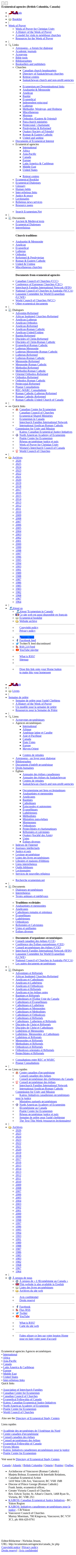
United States (30, 169)
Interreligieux (23, 892)
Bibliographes (23, 761)
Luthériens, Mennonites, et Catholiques (37, 1034)
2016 (18, 492)
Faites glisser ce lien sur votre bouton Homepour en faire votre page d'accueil (43, 1337)
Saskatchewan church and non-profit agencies (48, 80)
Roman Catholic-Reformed (31, 396)
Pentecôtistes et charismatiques (40, 828)
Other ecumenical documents (32, 303)
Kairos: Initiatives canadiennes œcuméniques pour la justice (36, 1449)
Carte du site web (29, 1325)
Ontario (48, 1465)
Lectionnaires (23, 870)
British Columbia (32, 1465)
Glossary (20, 185)
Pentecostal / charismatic (36, 125)
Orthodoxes (29, 825)
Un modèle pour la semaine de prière (36, 706)
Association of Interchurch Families (23, 1389)
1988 (18, 576)
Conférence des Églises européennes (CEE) (40, 944)
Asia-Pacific (29, 153)
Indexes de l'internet (27, 844)
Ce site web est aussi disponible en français (43, 614)
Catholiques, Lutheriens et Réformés (36, 1021)
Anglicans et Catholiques (29, 979)
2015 (18, 495)
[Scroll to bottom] (6, 3)
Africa (26, 150)
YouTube (24, 1316)
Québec (69, 1465)
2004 (18, 531)
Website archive (28, 621)
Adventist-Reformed (27, 313)
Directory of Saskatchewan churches (43, 73)
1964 (18, 601)
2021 (18, 476)
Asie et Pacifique (32, 735)
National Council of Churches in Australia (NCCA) (44, 290)
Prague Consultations (27, 386)
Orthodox (21, 254)
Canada (27, 157)
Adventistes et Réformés (29, 973)
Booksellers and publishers (30, 64)
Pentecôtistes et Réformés (30, 1053)
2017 (18, 489)
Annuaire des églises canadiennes (41, 774)
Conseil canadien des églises (35, 1075)
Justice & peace (24, 195)
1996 (18, 556)
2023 (18, 470)
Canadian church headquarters (39, 70)
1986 (18, 582)
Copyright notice (10, 1547)
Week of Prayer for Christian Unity (35, 28)
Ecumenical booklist (30, 617)
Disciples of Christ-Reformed (32, 338)
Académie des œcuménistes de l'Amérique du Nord (31, 1430)
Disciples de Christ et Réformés (33, 1024)
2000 (18, 544)
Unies (26, 838)
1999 (18, 547)
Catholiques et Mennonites (30, 1008)
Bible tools (22, 57)
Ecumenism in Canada (32, 419)
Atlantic (17, 1465)
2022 (18, 473)
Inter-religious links (26, 192)
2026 (18, 460)
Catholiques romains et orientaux (34, 912)
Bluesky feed (26, 637)
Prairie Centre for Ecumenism (35, 438)
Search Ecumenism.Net (29, 211)
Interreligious (23, 227)
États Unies (29, 742)
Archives (17, 457)
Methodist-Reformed (27, 367)
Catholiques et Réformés (29, 1018)
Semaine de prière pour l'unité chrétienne (42, 1117)
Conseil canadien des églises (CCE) (35, 941)
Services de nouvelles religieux (33, 873)
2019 (18, 483)
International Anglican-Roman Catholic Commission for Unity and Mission (39, 427)
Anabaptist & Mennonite (36, 89)
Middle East (29, 166)
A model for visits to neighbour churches (38, 35)
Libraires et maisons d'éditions (32, 860)
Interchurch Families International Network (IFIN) (44, 287)
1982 (18, 592)
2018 (18, 486)
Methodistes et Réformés (29, 1043)
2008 (18, 518)
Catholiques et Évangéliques (31, 1002)
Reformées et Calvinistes (29, 925)
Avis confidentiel (28, 1297)
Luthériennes (30, 812)
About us (17, 608)
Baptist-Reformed (25, 335)
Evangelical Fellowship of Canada (22, 1399)
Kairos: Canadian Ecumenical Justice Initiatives (45, 431)
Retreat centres (31, 76)
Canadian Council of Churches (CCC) (37, 281)
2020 (18, 479)
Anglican (28, 92)
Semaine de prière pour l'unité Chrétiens (38, 700)
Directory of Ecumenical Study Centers (38, 1418)
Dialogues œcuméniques (29, 889)
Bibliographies (24, 60)
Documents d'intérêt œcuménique (34, 764)
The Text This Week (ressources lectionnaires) (45, 1120)
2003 (18, 534)
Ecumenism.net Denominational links (43, 86)
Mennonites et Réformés (29, 1040)
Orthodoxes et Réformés (29, 1046)
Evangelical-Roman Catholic (32, 345)
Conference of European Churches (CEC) (39, 284)
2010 (18, 512)
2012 (18, 505)
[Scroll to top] (2, 3)
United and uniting (33, 137)
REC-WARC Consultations (31, 390)
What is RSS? (27, 656)
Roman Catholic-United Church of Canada (39, 399)
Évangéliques (30, 809)
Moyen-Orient (31, 748)
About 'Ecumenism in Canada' (36, 611)
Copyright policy (28, 627)
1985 (18, 585)
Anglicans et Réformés (28, 989)
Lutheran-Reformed (27, 354)
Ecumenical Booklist (27, 179)
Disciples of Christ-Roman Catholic (35, 342)
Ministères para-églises (35, 819)
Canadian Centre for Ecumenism (37, 409)
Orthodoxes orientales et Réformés (35, 1050)
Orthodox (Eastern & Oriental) (40, 118)
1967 (18, 598)
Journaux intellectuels (28, 848)
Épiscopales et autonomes (37, 806)
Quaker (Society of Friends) (38, 131)
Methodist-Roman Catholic (31, 370)
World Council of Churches (34, 451)
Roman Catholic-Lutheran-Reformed (36, 393)
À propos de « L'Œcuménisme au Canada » (43, 1281)
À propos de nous (22, 1277)
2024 (18, 467)
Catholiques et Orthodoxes (30, 1014)
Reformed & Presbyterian (30, 257)
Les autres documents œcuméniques (36, 963)
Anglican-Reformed (27, 325)
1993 (18, 566)
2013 (18, 502)
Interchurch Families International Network (43, 422)
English (16, 684)
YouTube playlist (28, 649)
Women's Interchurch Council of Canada (42, 447)
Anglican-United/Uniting (29, 332)
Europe (27, 160)
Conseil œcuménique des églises (37, 1082)
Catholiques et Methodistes (31, 1011)
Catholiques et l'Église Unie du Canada (37, 998)
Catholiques (29, 803)
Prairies (59, 1465)
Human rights (23, 189)
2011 (18, 508)
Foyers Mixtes (11, 1446)
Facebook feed (27, 640)
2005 (18, 528)
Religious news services (29, 201)
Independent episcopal (35, 102)
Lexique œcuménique (28, 854)
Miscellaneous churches (29, 267)
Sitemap (23, 659)
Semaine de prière (18, 697)
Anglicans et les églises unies (32, 992)
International (30, 147)
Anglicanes (29, 796)
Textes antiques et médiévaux (32, 896)
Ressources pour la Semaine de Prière (36, 710)
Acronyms (21, 54)
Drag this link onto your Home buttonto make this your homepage (40, 671)
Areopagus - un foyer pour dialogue (35, 758)
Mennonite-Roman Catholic (31, 364)
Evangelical (29, 99)
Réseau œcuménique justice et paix (39, 441)
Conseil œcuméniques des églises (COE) (38, 947)
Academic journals (26, 51)
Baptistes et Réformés (28, 995)
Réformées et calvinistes (36, 832)
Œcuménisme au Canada (33, 1107)
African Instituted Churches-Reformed (37, 316)
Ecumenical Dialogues (28, 182)
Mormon (27, 115)
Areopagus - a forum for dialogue (34, 48)
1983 (18, 588)
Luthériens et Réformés (29, 1037)
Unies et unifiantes (26, 928)
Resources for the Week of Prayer (34, 38)
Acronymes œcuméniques (30, 719)
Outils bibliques (24, 867)
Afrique (27, 729)
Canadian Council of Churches (36, 412)
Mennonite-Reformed (28, 361)
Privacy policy (27, 630)
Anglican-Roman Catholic (30, 329)
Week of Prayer (17, 25)
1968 (18, 595)
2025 (18, 463)
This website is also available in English (41, 1284)
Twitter (23, 1313)
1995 (18, 560)
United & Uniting (25, 263)
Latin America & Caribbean (38, 163)
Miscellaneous (31, 112)
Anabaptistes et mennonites (38, 793)
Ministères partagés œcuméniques (38, 1101)
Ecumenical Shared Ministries (36, 415)
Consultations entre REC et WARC (35, 1059)
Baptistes (28, 799)
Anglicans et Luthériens (29, 982)
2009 (18, 515)
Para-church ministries (35, 121)
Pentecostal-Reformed (28, 383)
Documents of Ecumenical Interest (35, 141)
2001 (18, 540)
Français (17, 12)
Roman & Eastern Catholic (38, 134)
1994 (18, 563)
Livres (15, 690)
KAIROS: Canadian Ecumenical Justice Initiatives (36, 1500)
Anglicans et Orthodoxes (29, 985)
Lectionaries (22, 198)
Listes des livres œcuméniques (32, 857)
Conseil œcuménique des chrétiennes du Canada (46, 1078)
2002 (18, 537)
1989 (18, 572)
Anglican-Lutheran (26, 319)
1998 (18, 550)
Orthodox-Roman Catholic (30, 380)
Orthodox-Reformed (27, 377)
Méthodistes (29, 816)
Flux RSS (24, 1309)
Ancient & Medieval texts (30, 221)
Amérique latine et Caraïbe (37, 732)
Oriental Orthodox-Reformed (32, 374)
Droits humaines (25, 767)
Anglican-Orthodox (26, 322)
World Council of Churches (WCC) (35, 300)
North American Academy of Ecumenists (42, 435)
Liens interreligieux (26, 864)
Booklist (17, 19)
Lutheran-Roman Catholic (30, 358)
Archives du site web (31, 1290)
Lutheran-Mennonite (27, 348)
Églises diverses (31, 841)
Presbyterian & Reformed (37, 128)
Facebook (24, 1306)
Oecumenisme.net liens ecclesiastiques (44, 790)
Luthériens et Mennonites (30, 1030)
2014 (18, 499)
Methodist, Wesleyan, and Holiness (42, 108)
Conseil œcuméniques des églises (21, 1440)
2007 (18, 521)
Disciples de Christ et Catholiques (34, 1027)
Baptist (26, 96)
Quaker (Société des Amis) (37, 835)
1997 (18, 553)
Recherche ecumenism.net (30, 880)
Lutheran (28, 105)
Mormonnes (29, 822)
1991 (18, 569)
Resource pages (24, 205)
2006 (18, 524)
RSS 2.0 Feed (27, 646)
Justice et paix (23, 851)
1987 (18, 579)
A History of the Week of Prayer (34, 31)
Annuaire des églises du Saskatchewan (44, 777)
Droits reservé (27, 1300)
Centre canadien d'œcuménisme (37, 1072)
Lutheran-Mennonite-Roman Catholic (37, 351)
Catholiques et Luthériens (30, 1005)
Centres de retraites (33, 755)
